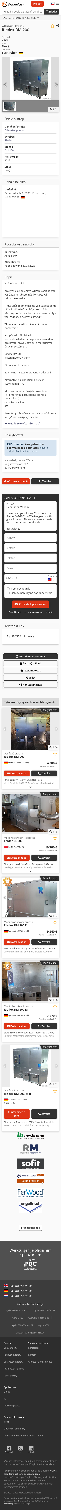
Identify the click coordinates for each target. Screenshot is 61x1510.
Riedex (8, 140)
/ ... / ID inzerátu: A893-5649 (21, 17)
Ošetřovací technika (38, 1317)
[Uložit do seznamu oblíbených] (53, 26)
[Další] (56, 84)
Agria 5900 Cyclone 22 (17, 1310)
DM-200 (9, 150)
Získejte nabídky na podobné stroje (31, 593)
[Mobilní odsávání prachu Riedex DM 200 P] (30, 897)
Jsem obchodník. (20, 588)
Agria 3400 (17, 1317)
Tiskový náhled (31, 663)
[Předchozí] (5, 84)
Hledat (52, 11)
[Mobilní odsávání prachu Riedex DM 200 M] (30, 982)
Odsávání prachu (15, 130)
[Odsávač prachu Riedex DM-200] (30, 729)
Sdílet (31, 677)
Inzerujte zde (31, 1227)
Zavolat (46, 481)
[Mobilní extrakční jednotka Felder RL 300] (30, 813)
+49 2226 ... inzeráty (22, 636)
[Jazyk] (52, 4)
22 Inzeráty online (15, 467)
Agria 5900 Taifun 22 (22, 1325)
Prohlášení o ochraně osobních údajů (30, 612)
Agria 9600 (43, 1325)
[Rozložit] (30, 786)
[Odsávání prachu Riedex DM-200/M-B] (30, 1066)
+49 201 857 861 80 (21, 1286)
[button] (57, 4)
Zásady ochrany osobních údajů (23, 1500)
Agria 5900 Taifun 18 (44, 1310)
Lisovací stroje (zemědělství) (30, 1332)
